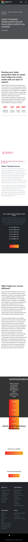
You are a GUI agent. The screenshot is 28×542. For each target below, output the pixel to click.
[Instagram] (11, 538)
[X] (15, 538)
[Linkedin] (13, 538)
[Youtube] (19, 538)
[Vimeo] (17, 538)
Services (4, 12)
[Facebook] (8, 538)
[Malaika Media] (9, 2)
